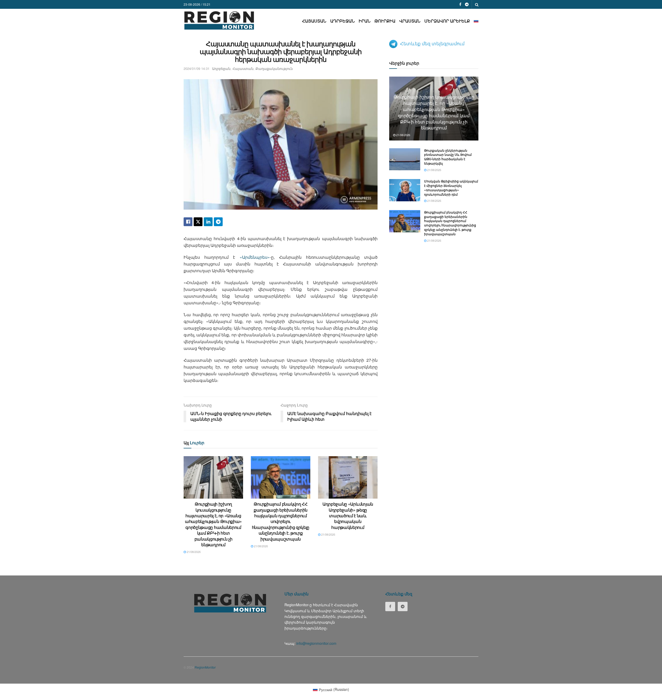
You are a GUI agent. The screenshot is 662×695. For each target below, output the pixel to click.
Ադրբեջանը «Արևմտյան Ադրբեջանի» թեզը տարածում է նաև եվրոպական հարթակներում (347, 515)
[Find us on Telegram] (467, 4)
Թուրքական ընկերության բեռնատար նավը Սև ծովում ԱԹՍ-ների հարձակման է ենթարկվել (448, 157)
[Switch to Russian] (476, 20)
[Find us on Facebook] (460, 4)
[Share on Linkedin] (208, 221)
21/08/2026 (193, 552)
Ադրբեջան (342, 21)
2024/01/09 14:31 (196, 68)
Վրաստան (409, 21)
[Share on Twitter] (198, 221)
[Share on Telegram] (218, 221)
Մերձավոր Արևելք (447, 21)
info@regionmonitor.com (316, 643)
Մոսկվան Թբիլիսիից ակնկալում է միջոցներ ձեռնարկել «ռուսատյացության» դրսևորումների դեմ (451, 187)
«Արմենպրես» (255, 257)
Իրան (365, 21)
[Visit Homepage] (219, 20)
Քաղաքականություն (274, 68)
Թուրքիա (384, 21)
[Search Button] (476, 4)
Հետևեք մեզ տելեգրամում (432, 43)
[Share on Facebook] (188, 221)
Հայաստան (314, 21)
